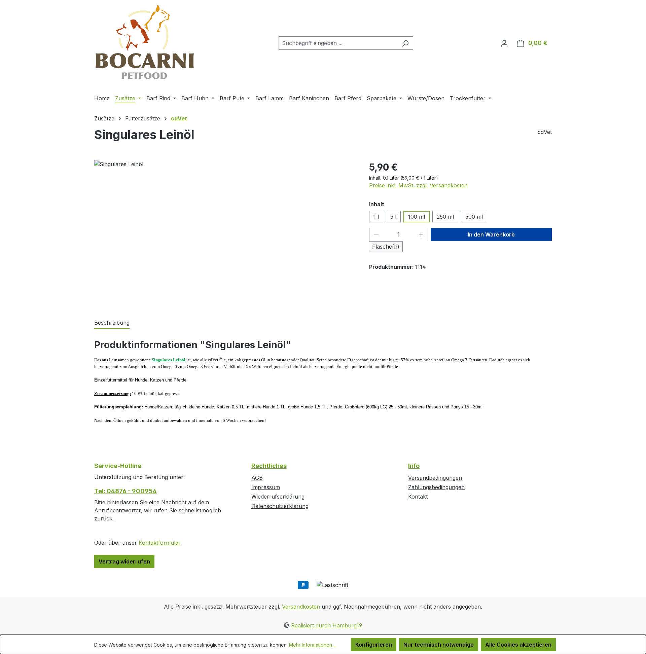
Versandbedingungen (435, 477)
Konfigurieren (373, 644)
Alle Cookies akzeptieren (518, 644)
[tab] (112, 323)
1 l (376, 216)
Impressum (265, 487)
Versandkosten (301, 606)
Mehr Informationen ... (312, 645)
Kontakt (418, 496)
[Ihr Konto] (504, 43)
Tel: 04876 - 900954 (125, 491)
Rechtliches (269, 465)
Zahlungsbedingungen (436, 487)
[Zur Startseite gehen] (144, 42)
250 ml (445, 216)
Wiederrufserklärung (277, 496)
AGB (257, 477)
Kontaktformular (159, 542)
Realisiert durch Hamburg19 (326, 625)
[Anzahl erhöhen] (421, 234)
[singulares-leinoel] (224, 232)
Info (414, 465)
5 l (393, 216)
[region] (224, 232)
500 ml (474, 216)
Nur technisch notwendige (438, 644)
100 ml (416, 216)
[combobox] (338, 43)
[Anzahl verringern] (376, 234)
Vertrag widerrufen (124, 561)
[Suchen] (405, 43)
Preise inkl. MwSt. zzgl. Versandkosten (418, 185)
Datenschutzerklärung (280, 506)
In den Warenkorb (491, 234)
